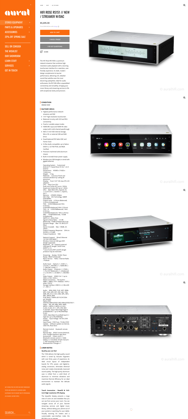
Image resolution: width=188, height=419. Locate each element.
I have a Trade (54, 39)
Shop (47, 5)
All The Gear (55, 5)
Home (41, 5)
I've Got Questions (55, 46)
